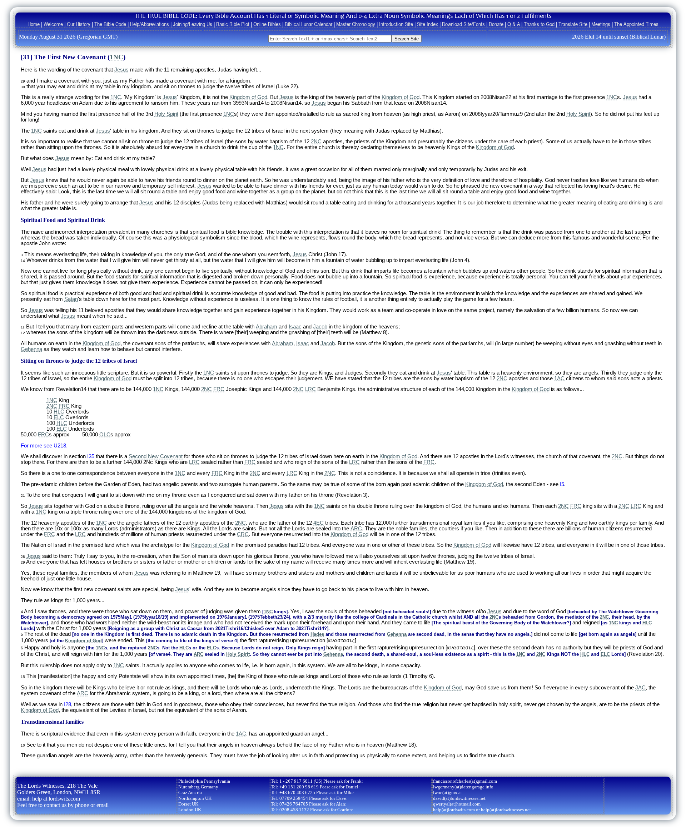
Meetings (600, 24)
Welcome (53, 24)
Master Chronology (355, 24)
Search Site (406, 38)
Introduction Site (396, 24)
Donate (496, 24)
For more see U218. (44, 446)
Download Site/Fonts (463, 24)
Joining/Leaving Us (192, 24)
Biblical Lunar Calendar (308, 24)
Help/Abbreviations (149, 24)
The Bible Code (110, 24)
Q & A (513, 24)
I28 (67, 704)
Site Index (427, 24)
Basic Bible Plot (232, 24)
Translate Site (572, 24)
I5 (562, 484)
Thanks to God (539, 24)
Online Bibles (267, 24)
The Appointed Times (636, 24)
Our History (78, 24)
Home (34, 24)
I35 (90, 456)
